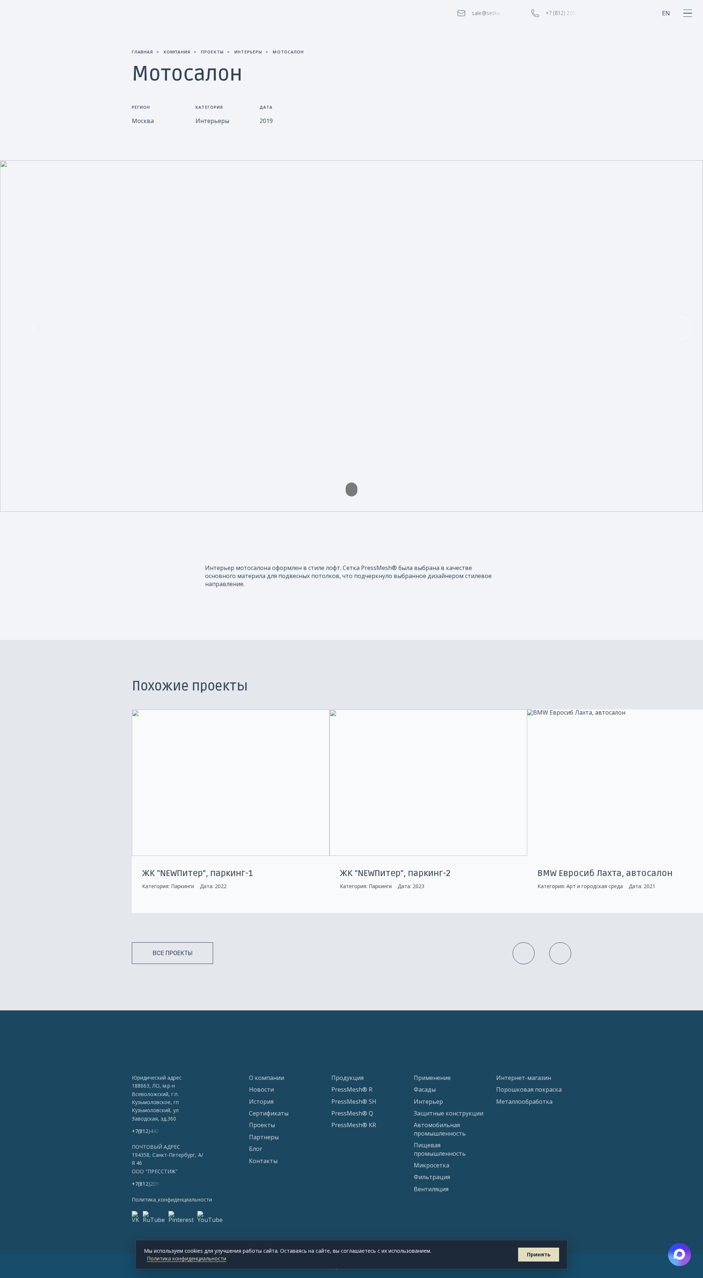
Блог (255, 1149)
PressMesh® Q (352, 1113)
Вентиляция (431, 1189)
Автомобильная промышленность (440, 1129)
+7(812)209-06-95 (153, 1183)
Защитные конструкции (448, 1113)
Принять (539, 1254)
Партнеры (264, 1137)
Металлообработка (524, 1102)
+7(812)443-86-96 (153, 1131)
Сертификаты (269, 1113)
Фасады (425, 1089)
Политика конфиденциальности (186, 1258)
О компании (266, 1078)
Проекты (262, 1125)
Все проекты (173, 953)
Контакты (263, 1161)
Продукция (347, 1078)
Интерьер (428, 1102)
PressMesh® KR (353, 1125)
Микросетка (431, 1165)
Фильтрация (432, 1177)
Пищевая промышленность (440, 1149)
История (261, 1102)
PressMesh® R (351, 1089)
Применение (432, 1078)
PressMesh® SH (353, 1102)
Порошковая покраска (529, 1089)
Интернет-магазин (523, 1078)
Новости (261, 1089)
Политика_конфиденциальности (172, 1199)
